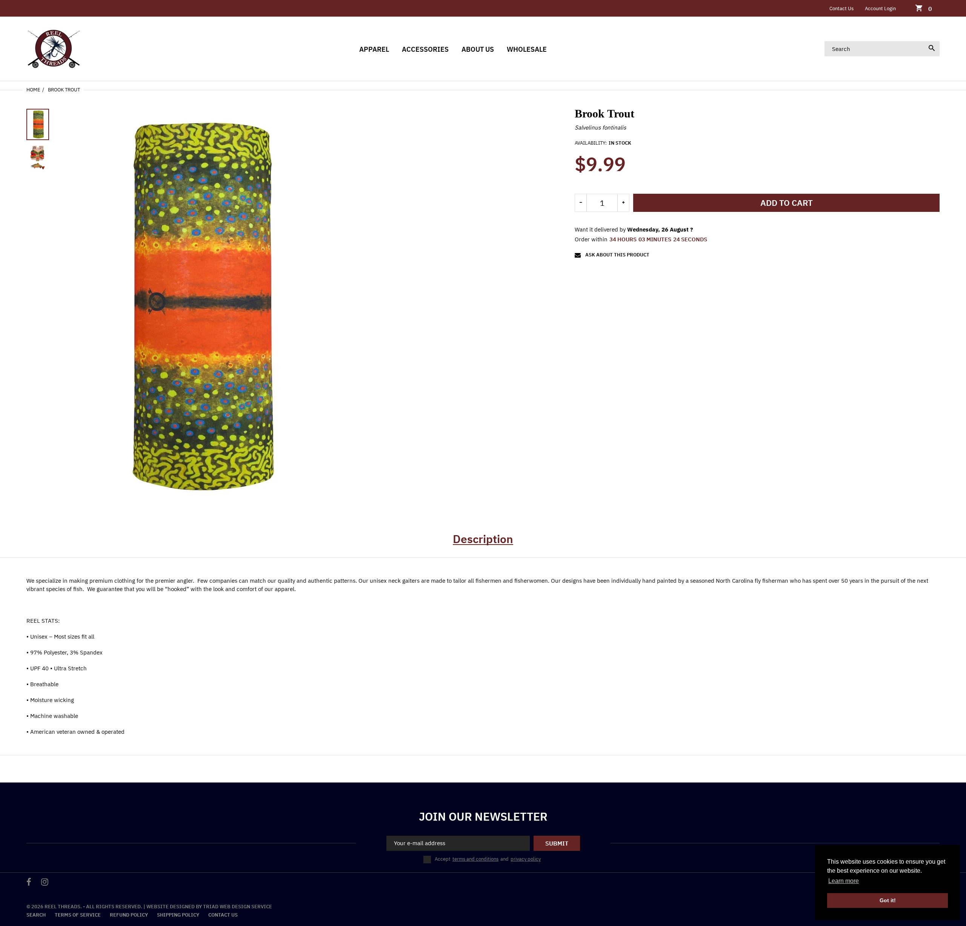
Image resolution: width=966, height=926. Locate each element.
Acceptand (488, 859)
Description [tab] (483, 538)
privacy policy (526, 859)
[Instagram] (44, 882)
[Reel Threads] (53, 48)
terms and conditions (475, 859)
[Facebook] (28, 882)
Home (33, 89)
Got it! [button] (888, 900)
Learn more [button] (843, 881)
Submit (556, 843)
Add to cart (786, 202)
